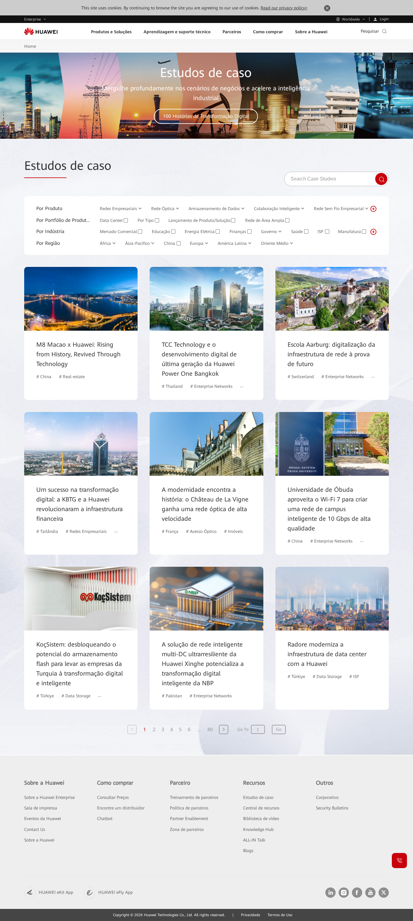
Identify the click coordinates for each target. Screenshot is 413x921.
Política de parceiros (189, 808)
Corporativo (327, 797)
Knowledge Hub (258, 829)
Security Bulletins (332, 808)
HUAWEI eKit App (56, 892)
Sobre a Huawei (39, 840)
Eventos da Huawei (42, 818)
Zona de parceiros (187, 829)
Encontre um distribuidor (121, 808)
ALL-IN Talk (254, 840)
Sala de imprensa (40, 808)
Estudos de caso (258, 797)
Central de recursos (261, 808)
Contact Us (34, 829)
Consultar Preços (113, 797)
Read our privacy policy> (284, 7)
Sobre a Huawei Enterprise (49, 797)
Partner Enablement (189, 818)
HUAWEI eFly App (115, 892)
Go (278, 729)
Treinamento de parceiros (194, 797)
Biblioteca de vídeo (261, 818)
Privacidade (250, 915)
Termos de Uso (280, 915)
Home (30, 46)
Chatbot (104, 818)
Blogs (248, 850)
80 (210, 729)
